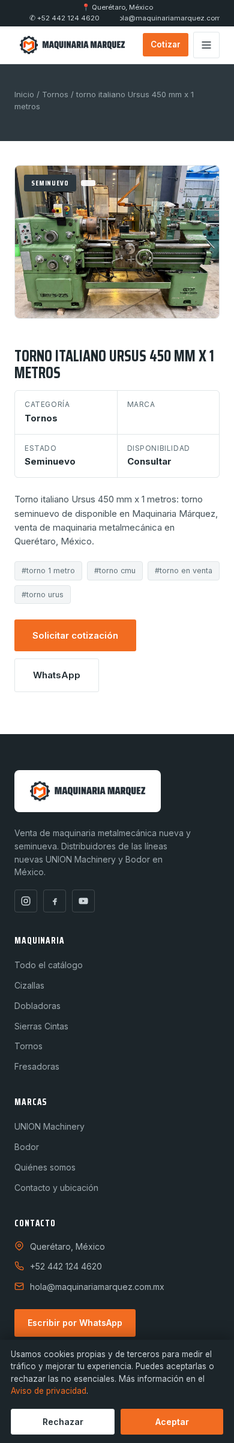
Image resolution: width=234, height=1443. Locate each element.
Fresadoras (36, 1066)
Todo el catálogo (48, 965)
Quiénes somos (45, 1167)
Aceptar (172, 1422)
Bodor (26, 1147)
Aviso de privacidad (48, 1391)
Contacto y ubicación (56, 1187)
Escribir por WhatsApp (75, 1323)
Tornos (55, 94)
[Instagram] (25, 901)
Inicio (24, 94)
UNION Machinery (49, 1126)
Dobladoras (37, 1006)
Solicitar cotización (75, 635)
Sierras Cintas (41, 1026)
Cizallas (29, 985)
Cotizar (166, 44)
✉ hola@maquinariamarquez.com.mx (170, 18)
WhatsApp (56, 675)
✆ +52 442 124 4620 (64, 18)
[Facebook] (54, 901)
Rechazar (63, 1422)
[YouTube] (83, 901)
